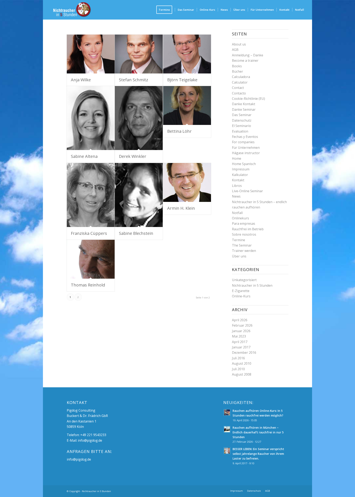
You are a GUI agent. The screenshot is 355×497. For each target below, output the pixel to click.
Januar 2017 (241, 347)
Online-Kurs (241, 296)
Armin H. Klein (181, 208)
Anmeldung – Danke (247, 55)
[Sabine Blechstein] (139, 195)
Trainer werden (244, 250)
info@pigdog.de (90, 440)
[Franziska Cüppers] (91, 195)
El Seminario (241, 125)
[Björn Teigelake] (187, 54)
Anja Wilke (81, 80)
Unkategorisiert (244, 280)
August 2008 (241, 374)
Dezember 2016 (244, 352)
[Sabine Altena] (91, 118)
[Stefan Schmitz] (139, 54)
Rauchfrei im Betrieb (248, 229)
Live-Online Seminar (247, 191)
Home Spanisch (244, 164)
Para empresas (243, 223)
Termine (238, 240)
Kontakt (238, 180)
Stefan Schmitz (133, 80)
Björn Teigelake (182, 80)
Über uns (239, 256)
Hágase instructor (246, 153)
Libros (237, 185)
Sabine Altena (84, 156)
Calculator (240, 82)
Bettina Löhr (179, 131)
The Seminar (242, 245)
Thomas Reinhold (88, 285)
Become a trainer (245, 60)
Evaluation (240, 131)
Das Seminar (241, 115)
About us (239, 44)
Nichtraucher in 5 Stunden (252, 285)
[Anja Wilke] (91, 54)
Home (236, 158)
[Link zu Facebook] (279, 491)
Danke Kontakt (243, 104)
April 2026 (239, 320)
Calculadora (241, 76)
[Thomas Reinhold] (91, 259)
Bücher (237, 71)
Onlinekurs (240, 218)
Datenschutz (241, 120)
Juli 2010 (238, 369)
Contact (238, 87)
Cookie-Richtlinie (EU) (248, 98)
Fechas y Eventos (245, 136)
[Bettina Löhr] (187, 105)
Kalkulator (240, 174)
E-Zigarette (240, 291)
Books (237, 66)
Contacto (239, 93)
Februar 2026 (242, 325)
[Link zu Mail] (285, 491)
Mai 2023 (239, 336)
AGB (235, 49)
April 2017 (239, 342)
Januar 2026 (241, 331)
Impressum (240, 169)
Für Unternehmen (246, 147)
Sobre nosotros (244, 234)
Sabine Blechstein (136, 233)
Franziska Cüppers (89, 233)
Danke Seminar (244, 109)
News (236, 196)
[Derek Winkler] (139, 118)
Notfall (237, 213)
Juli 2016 (238, 358)
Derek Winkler (132, 156)
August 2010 (241, 363)
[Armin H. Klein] (187, 182)
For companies (243, 142)
